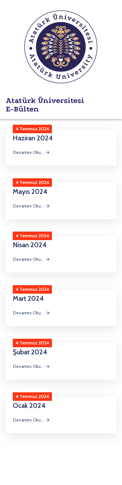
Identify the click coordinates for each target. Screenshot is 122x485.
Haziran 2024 (33, 138)
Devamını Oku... (28, 152)
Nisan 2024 (30, 245)
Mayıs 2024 (30, 191)
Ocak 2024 (29, 405)
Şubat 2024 (30, 352)
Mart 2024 (28, 298)
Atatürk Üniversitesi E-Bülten (45, 104)
